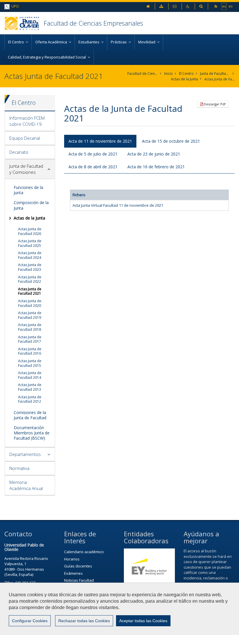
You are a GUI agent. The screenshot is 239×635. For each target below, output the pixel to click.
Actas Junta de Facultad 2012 (29, 399)
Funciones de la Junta (28, 190)
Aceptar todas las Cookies (143, 620)
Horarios (72, 559)
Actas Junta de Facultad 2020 (29, 303)
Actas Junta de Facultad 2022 (29, 279)
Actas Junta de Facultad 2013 (29, 387)
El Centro (186, 73)
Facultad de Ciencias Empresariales (93, 23)
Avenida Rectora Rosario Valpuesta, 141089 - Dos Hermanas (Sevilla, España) (26, 566)
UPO (14, 6)
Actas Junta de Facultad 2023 (29, 267)
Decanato (18, 152)
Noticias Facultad (79, 580)
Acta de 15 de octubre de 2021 (171, 141)
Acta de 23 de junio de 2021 (153, 154)
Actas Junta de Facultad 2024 (29, 255)
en (231, 6)
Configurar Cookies (30, 620)
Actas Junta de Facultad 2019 (29, 315)
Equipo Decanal (24, 138)
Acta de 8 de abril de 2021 (92, 166)
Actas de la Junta (184, 79)
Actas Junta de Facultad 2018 (29, 327)
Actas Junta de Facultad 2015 (29, 363)
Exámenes (73, 573)
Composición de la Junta (31, 205)
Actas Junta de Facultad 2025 (29, 243)
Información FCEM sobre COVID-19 (27, 121)
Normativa (19, 468)
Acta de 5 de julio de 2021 (92, 154)
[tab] (30, 121)
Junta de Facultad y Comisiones (215, 73)
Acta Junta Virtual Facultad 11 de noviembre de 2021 (118, 205)
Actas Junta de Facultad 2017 (29, 339)
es (224, 6)
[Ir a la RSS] (216, 6)
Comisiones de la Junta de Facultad (30, 415)
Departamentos (25, 454)
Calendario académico (84, 551)
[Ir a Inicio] (24, 23)
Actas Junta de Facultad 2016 (29, 351)
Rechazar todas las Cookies (84, 620)
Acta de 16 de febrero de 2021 (156, 166)
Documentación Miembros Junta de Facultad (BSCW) (32, 433)
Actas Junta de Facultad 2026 (29, 231)
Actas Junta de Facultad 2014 (29, 375)
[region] (119, 609)
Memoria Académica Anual (26, 485)
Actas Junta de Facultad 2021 (219, 79)
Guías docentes (78, 566)
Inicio (168, 73)
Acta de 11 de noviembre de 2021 (100, 141)
